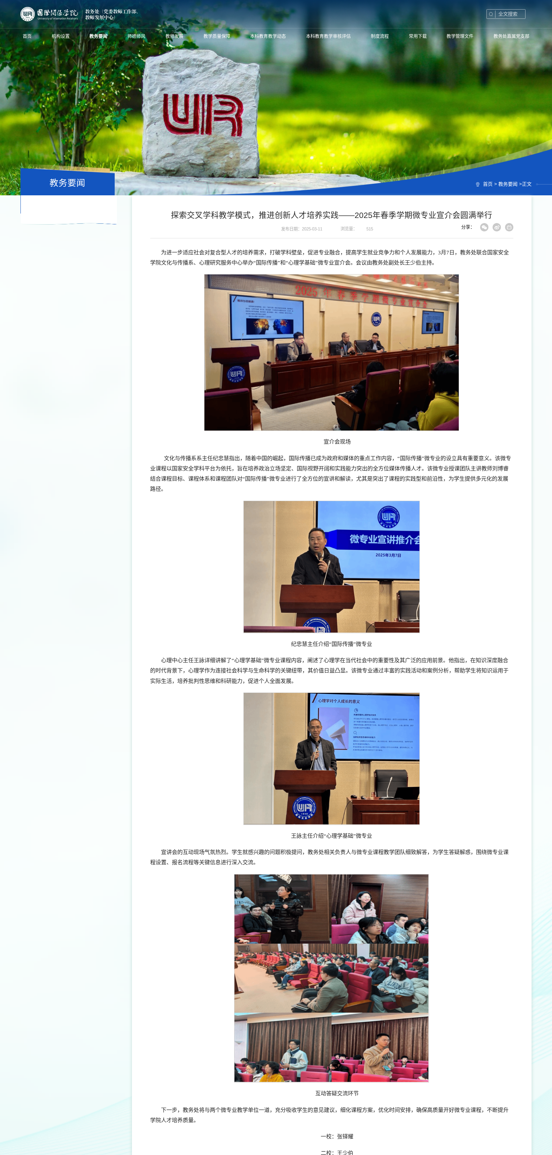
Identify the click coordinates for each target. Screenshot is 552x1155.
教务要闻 (508, 184)
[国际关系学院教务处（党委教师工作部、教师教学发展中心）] (100, 14)
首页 (488, 184)
